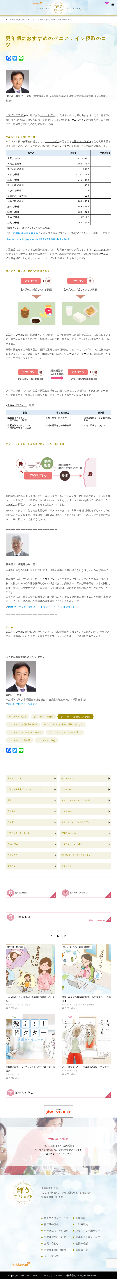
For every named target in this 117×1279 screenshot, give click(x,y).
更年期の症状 (21, 893)
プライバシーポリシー (88, 1230)
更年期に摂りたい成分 (56, 1230)
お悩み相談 (60, 918)
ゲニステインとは (17, 716)
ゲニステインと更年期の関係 (23, 724)
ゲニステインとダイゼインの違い (25, 732)
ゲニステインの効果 (43, 716)
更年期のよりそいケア (88, 1237)
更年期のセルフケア (79, 893)
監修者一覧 (82, 1250)
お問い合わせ (51, 1243)
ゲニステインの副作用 (19, 740)
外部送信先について (55, 1237)
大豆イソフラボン (15, 115)
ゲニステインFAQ (46, 740)
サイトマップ (51, 1256)
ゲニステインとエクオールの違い (65, 732)
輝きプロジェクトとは (56, 1218)
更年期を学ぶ (24, 1092)
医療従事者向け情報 (55, 1250)
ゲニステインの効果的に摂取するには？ (63, 724)
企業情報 (80, 1218)
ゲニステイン (47, 115)
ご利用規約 (82, 1224)
